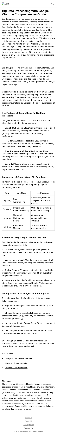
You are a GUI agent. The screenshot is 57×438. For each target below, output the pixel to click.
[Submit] (52, 3)
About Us (28, 418)
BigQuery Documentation (16, 363)
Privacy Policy (29, 425)
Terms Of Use (28, 428)
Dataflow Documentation (16, 367)
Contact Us (28, 421)
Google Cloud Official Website (18, 358)
